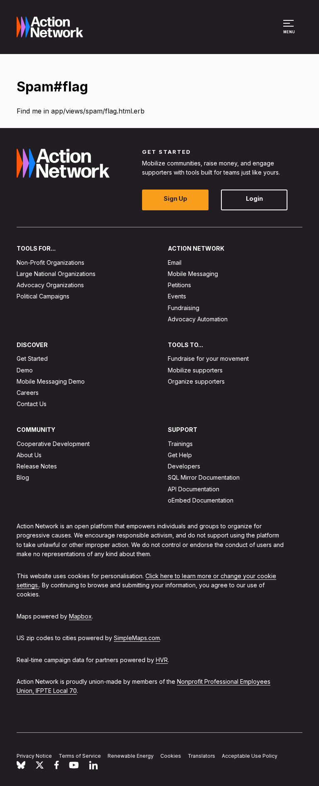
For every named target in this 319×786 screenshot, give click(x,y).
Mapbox (80, 616)
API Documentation (193, 489)
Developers (184, 466)
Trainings (180, 443)
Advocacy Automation (198, 319)
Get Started (32, 358)
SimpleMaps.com (137, 638)
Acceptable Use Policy (249, 756)
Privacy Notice (34, 756)
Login (254, 198)
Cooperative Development (53, 443)
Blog (23, 477)
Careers (28, 392)
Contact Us (32, 404)
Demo (25, 370)
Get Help (180, 454)
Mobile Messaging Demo (51, 381)
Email (175, 262)
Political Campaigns (43, 296)
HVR (162, 659)
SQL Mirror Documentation (204, 477)
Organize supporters (196, 381)
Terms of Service (80, 756)
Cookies (170, 756)
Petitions (179, 285)
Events (177, 296)
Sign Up (175, 198)
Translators (201, 756)
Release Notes (37, 466)
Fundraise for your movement (208, 358)
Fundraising (183, 307)
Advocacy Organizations (50, 285)
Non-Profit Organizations (50, 262)
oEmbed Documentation (200, 500)
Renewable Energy (131, 756)
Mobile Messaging (193, 273)
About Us (29, 454)
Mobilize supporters (195, 370)
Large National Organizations (56, 273)
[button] (289, 31)
